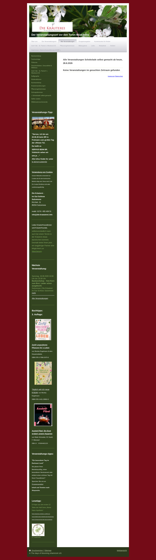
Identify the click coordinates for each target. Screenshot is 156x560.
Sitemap (47, 550)
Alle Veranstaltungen (40, 298)
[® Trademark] (38, 530)
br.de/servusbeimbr (39, 162)
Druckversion (37, 550)
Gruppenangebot (37, 484)
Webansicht (122, 550)
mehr (34, 293)
